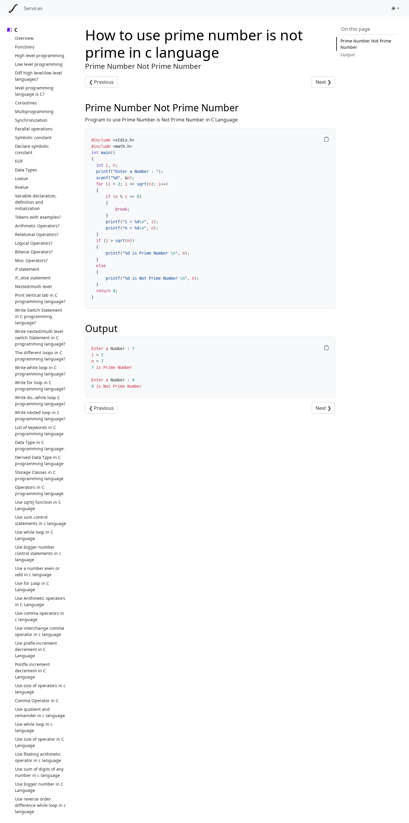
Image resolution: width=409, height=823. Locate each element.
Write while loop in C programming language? (40, 371)
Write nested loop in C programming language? (40, 416)
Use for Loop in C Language (32, 586)
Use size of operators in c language (40, 689)
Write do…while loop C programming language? (40, 401)
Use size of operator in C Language (39, 742)
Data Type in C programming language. (40, 445)
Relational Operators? (36, 234)
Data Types (26, 170)
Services (33, 8)
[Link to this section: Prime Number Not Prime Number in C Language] (245, 107)
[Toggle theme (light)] (395, 8)
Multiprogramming (34, 111)
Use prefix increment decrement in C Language (36, 649)
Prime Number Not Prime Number (365, 44)
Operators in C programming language (39, 490)
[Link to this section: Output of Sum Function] (124, 328)
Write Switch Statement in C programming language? (38, 316)
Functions (24, 47)
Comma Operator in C (37, 700)
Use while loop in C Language (34, 535)
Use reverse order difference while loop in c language (40, 805)
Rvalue (21, 187)
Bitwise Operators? (34, 252)
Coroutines (26, 103)
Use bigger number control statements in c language (38, 553)
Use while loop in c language (34, 727)
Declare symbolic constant (32, 149)
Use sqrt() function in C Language (38, 505)
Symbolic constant (33, 137)
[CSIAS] (13, 8)
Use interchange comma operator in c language (39, 631)
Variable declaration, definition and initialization (36, 202)
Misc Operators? (31, 260)
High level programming (39, 55)
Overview (24, 38)
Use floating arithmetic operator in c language (38, 757)
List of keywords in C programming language (39, 430)
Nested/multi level (33, 286)
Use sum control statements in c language (40, 520)
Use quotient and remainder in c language (40, 712)
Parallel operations (34, 129)
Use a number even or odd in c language (37, 571)
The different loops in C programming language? (40, 356)
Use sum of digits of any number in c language (39, 772)
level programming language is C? (34, 91)
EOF (19, 161)
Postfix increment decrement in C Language (32, 670)
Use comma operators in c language (39, 616)
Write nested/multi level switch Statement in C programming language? (40, 337)
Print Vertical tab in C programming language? (40, 298)
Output (347, 54)
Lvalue (21, 178)
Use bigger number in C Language (39, 787)
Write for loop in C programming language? (40, 386)
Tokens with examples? (38, 217)
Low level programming (39, 64)
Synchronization (31, 120)
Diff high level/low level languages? (38, 76)
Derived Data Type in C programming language (39, 460)
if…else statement (33, 278)
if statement (27, 269)
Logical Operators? (33, 243)
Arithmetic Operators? (37, 226)
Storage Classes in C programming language (39, 475)
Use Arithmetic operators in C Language (40, 601)
